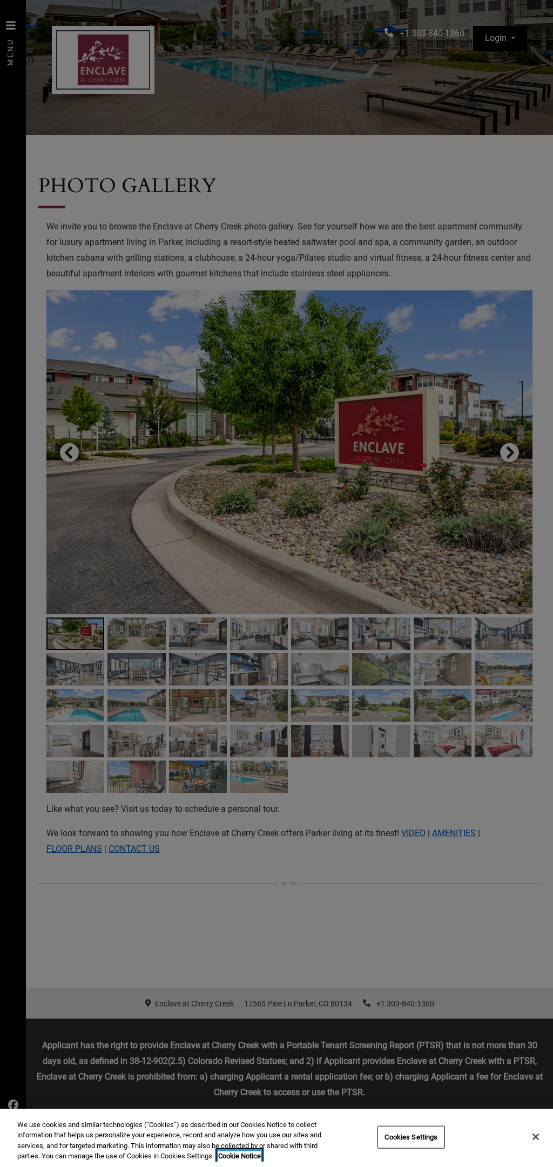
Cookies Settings (411, 1137)
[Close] (536, 1137)
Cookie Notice (239, 1156)
